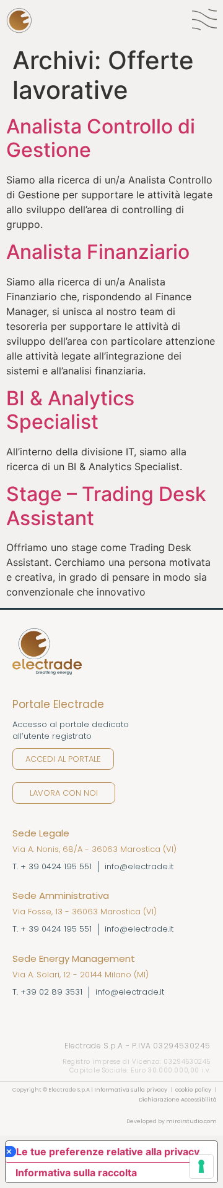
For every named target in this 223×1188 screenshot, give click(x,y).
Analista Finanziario (98, 252)
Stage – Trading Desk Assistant (106, 505)
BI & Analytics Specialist (70, 410)
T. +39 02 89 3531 (47, 992)
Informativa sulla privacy (130, 1089)
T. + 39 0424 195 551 (52, 866)
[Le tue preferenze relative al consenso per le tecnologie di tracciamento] (201, 1166)
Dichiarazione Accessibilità (178, 1099)
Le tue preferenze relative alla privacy (107, 1151)
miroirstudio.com (191, 1121)
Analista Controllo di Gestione (100, 138)
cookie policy (193, 1089)
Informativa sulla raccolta (76, 1172)
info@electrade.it (139, 866)
